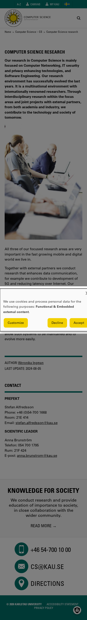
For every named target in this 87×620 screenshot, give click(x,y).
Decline (57, 323)
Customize (16, 323)
